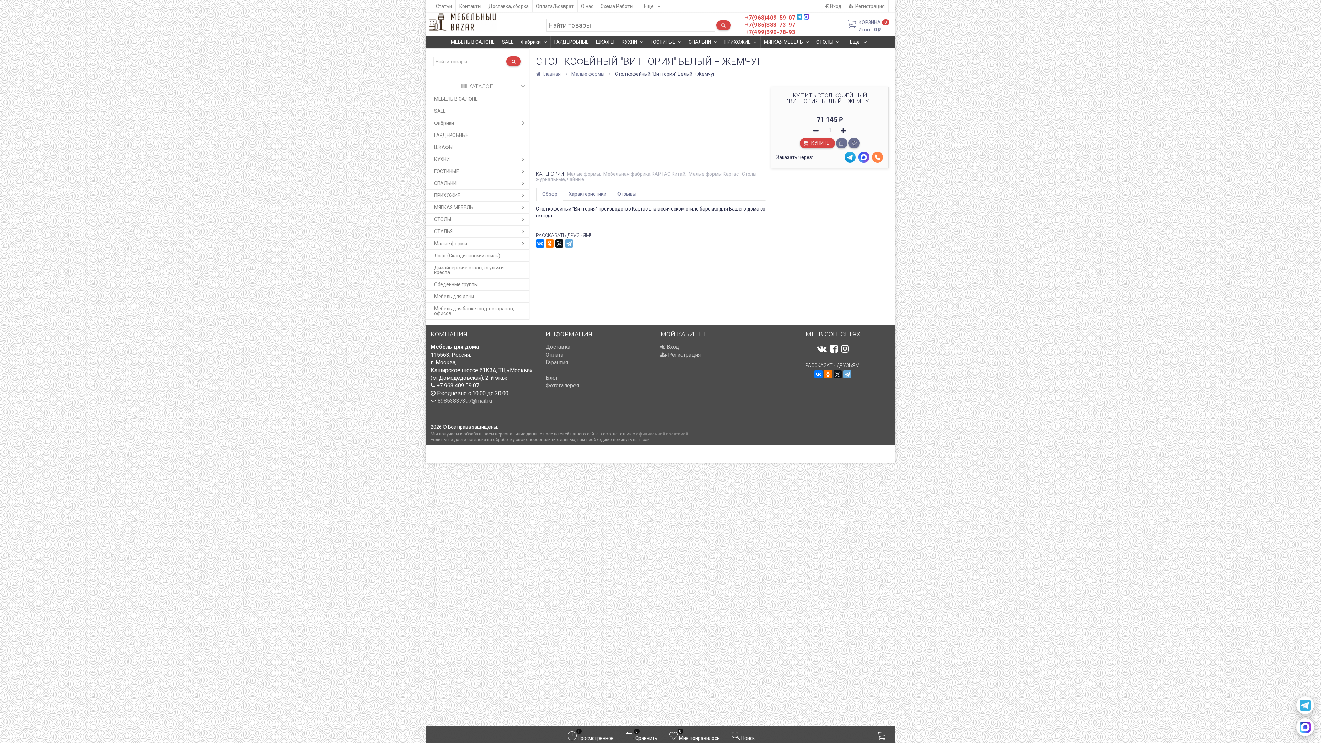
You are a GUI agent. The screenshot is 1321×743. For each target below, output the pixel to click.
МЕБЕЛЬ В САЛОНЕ (473, 42)
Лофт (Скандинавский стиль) (467, 255)
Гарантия (557, 362)
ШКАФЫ (605, 42)
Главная (551, 74)
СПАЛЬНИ (700, 42)
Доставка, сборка (508, 6)
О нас (587, 6)
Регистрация (869, 6)
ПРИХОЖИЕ (737, 42)
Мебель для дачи (454, 296)
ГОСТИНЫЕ (663, 42)
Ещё (649, 6)
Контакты (470, 6)
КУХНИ (629, 42)
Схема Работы (617, 6)
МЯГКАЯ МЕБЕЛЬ (783, 42)
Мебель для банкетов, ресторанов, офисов (474, 311)
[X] (559, 243)
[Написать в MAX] (1305, 727)
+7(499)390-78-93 (770, 32)
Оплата (554, 355)
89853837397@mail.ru (465, 401)
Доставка (558, 347)
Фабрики (531, 42)
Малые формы (450, 243)
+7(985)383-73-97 (770, 24)
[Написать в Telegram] (1305, 705)
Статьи (444, 6)
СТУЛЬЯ (443, 231)
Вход (835, 6)
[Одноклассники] (550, 243)
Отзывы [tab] (626, 194)
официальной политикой (662, 434)
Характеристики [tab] (587, 194)
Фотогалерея (562, 385)
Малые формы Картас (714, 174)
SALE (508, 42)
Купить (820, 143)
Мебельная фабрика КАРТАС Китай (644, 174)
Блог (552, 378)
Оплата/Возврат (555, 6)
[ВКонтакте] (540, 243)
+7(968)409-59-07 (770, 17)
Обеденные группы (456, 284)
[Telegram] (569, 243)
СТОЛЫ (824, 42)
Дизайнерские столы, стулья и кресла (469, 270)
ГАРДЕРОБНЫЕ (571, 42)
